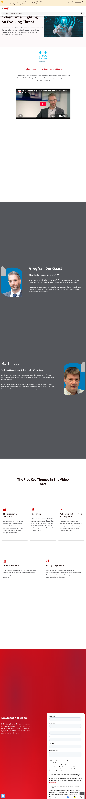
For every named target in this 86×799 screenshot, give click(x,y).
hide (82, 793)
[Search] (82, 13)
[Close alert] (83, 2)
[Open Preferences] (3, 796)
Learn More (78, 2)
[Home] (6, 9)
